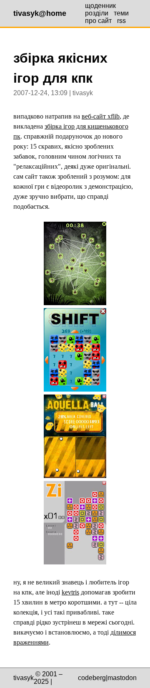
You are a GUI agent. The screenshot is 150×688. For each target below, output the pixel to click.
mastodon (122, 677)
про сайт (98, 20)
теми (121, 13)
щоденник (100, 5)
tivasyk (23, 677)
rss (121, 20)
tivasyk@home (39, 13)
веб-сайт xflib (101, 116)
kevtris (70, 592)
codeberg (92, 677)
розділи (96, 13)
